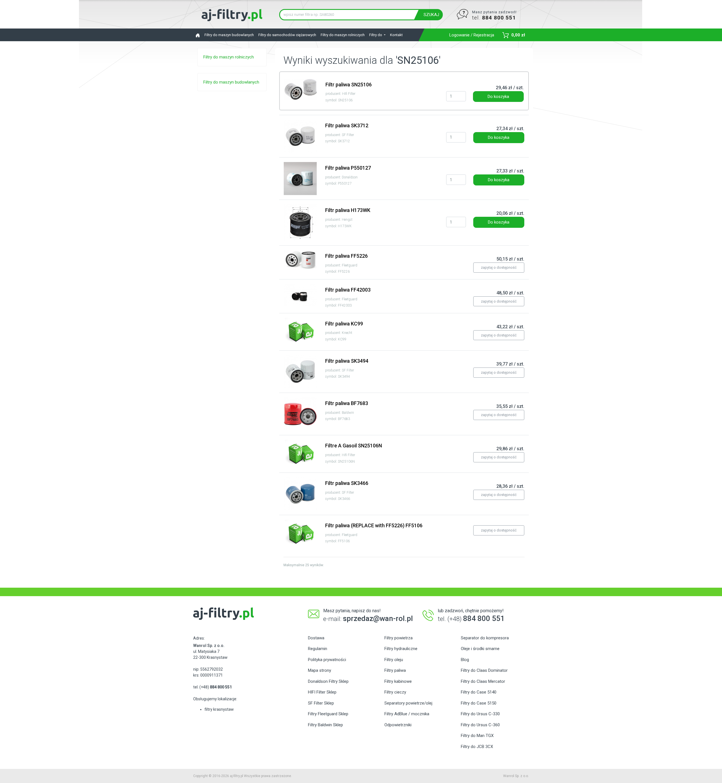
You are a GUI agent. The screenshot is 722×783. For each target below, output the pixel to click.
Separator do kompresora (485, 637)
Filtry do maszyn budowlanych (229, 35)
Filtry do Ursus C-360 (480, 724)
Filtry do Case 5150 (478, 703)
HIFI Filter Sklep (322, 692)
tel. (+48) (212, 687)
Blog (465, 659)
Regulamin (317, 648)
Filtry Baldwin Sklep (325, 724)
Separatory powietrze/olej (408, 703)
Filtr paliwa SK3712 (346, 125)
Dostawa (316, 637)
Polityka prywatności (327, 659)
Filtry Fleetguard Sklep (328, 713)
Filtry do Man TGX (477, 735)
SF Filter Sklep (321, 703)
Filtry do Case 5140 (478, 692)
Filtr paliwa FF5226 (346, 256)
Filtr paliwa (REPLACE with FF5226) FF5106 (373, 525)
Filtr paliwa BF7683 (346, 403)
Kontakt (396, 35)
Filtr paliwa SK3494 (346, 361)
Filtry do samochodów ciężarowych (287, 35)
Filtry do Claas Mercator (483, 681)
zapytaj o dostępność (499, 267)
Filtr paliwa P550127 (348, 168)
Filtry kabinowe (398, 681)
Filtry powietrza (398, 637)
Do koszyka (498, 96)
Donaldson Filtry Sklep (328, 681)
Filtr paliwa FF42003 (348, 290)
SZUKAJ (431, 14)
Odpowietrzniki (397, 724)
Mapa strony (319, 670)
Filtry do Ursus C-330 (480, 713)
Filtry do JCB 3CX (477, 746)
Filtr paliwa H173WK (347, 210)
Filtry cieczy (395, 692)
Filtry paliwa (395, 670)
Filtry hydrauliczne (400, 648)
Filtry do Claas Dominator (484, 670)
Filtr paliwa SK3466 (346, 483)
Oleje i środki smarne (480, 648)
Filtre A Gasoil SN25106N (353, 446)
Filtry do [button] (376, 35)
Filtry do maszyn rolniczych (343, 35)
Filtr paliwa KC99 (344, 324)
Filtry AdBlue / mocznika (406, 713)
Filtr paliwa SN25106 (348, 85)
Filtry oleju (393, 659)
